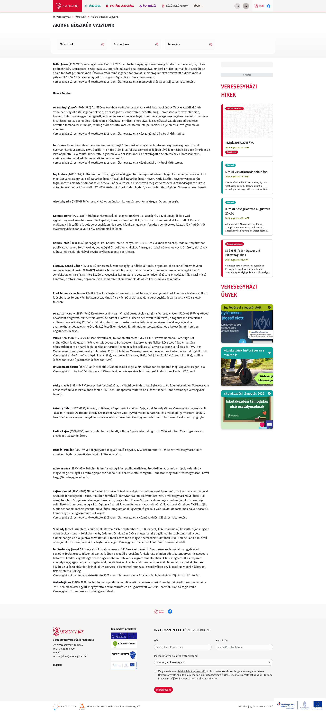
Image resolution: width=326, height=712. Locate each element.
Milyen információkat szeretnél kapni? (176, 655)
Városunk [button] (95, 5)
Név (156, 640)
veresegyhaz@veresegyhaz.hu (70, 656)
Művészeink (67, 44)
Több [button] (197, 5)
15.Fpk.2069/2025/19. (239, 142)
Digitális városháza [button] (122, 5)
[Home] (67, 6)
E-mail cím (222, 640)
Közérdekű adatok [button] (177, 5)
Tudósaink (174, 44)
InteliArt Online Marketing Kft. (123, 706)
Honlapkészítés (96, 706)
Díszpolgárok (121, 44)
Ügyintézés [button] (149, 5)
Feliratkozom (163, 689)
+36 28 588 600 (66, 648)
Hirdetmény (232, 152)
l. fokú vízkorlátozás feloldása (246, 171)
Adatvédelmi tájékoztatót (192, 671)
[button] (237, 6)
